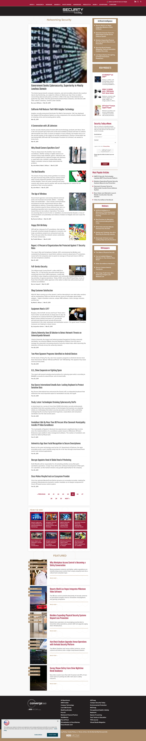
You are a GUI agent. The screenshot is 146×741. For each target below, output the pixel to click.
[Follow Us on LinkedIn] (135, 2)
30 (61, 498)
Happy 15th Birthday (39, 225)
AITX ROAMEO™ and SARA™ (107, 76)
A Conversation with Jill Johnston (44, 126)
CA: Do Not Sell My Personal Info (97, 732)
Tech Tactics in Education (98, 717)
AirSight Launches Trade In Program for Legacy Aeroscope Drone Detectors (51, 544)
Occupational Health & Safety (99, 710)
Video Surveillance (34, 644)
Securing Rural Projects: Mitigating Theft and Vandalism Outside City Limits (105, 49)
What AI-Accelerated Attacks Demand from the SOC (105, 228)
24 (68, 494)
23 (63, 494)
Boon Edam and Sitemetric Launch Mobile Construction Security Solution (105, 195)
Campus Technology (67, 705)
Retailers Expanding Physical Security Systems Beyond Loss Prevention (68, 617)
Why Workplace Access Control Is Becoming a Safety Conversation (68, 564)
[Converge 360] (36, 703)
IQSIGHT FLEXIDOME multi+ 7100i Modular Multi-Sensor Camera (108, 91)
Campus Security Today (97, 703)
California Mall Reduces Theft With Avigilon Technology (52, 109)
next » (67, 498)
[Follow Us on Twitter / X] (138, 2)
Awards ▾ (57, 4)
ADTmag (93, 700)
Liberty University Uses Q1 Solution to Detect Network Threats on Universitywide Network (56, 334)
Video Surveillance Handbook (103, 200)
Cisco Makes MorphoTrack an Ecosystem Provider (50, 476)
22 (58, 494)
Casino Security (33, 588)
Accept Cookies (52, 734)
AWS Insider (65, 703)
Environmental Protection (98, 705)
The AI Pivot (65, 720)
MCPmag (93, 708)
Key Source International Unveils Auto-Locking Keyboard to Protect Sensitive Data (57, 386)
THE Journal (94, 720)
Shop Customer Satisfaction (42, 291)
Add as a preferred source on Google (118, 1)
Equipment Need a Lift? (40, 309)
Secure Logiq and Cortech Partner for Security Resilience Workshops (36, 525)
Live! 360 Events (66, 708)
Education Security (34, 668)
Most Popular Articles (100, 173)
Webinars (49, 4)
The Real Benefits (38, 172)
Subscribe (113, 4)
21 (53, 494)
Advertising (103, 4)
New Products (105, 68)
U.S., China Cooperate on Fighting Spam (46, 370)
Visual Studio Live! (67, 725)
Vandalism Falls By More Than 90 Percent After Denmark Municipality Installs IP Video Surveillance (58, 424)
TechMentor (64, 717)
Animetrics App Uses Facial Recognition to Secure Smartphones (56, 443)
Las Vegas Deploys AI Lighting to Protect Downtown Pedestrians (105, 56)
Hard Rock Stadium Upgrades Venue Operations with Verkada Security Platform (68, 643)
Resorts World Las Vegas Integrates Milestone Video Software (68, 590)
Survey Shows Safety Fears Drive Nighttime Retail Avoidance (66, 669)
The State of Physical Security (105, 252)
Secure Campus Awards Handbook (103, 268)
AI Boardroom (65, 700)
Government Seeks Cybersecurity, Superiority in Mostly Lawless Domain (57, 87)
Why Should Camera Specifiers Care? (45, 148)
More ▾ (95, 4)
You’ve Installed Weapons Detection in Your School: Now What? (105, 258)
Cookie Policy (72, 732)
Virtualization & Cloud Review (70, 722)
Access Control (33, 562)
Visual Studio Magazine (97, 722)
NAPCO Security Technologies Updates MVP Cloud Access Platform (65, 525)
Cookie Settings (38, 734)
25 (73, 494)
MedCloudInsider (66, 710)
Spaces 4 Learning (96, 715)
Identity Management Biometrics (38, 569)
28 (51, 498)
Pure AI (63, 712)
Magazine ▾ (40, 4)
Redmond (93, 712)
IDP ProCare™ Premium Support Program (108, 107)
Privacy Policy (106, 146)
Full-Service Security (39, 267)
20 (49, 494)
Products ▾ (87, 4)
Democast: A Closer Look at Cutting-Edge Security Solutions (106, 239)
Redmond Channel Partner (69, 715)
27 (82, 494)
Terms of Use (83, 732)
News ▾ (32, 4)
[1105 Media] (34, 710)
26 (77, 494)
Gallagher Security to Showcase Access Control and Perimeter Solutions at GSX (51, 525)
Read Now (53, 578)
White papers (66, 4)
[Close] (58, 721)
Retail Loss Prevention (35, 615)
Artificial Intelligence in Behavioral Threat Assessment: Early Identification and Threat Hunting (105, 213)
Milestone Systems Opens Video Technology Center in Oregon (65, 543)
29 (56, 498)
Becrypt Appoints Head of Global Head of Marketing (51, 460)
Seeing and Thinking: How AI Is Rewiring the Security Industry (106, 233)
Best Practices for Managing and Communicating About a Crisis (105, 221)
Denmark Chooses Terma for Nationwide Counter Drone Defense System (80, 525)
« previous (41, 494)
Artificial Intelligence (35, 592)
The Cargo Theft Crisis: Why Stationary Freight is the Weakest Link (105, 274)
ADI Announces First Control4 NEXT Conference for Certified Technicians (80, 544)
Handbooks (77, 4)
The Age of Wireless (39, 194)
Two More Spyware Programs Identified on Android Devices (54, 354)
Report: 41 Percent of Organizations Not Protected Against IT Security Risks (58, 247)
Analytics (31, 595)
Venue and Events (34, 641)
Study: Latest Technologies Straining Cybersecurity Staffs (53, 402)
